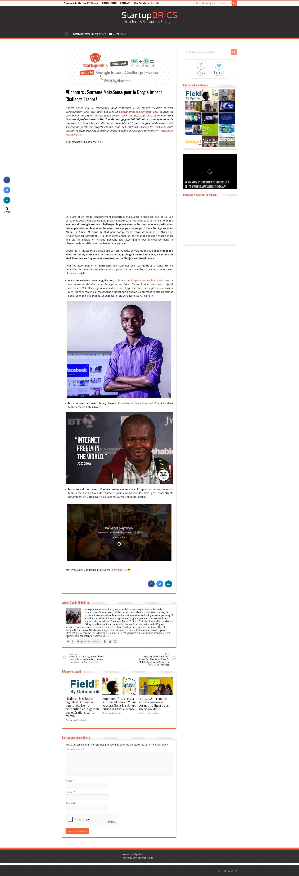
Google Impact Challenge (135, 111)
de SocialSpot (139, 403)
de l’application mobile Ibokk (145, 280)
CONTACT (125, 3)
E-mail (70, 792)
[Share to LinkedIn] (168, 586)
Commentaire (75, 749)
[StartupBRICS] (149, 17)
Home (66, 33)
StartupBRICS (117, 269)
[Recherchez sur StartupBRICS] (234, 3)
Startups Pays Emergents (88, 33)
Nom (70, 780)
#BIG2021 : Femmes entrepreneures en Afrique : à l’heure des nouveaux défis (154, 704)
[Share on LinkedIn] (6, 202)
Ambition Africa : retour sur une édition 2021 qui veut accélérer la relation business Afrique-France (119, 704)
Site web (71, 803)
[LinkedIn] (206, 3)
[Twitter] (203, 3)
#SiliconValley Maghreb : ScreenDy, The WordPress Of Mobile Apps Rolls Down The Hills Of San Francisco (153, 659)
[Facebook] (200, 3)
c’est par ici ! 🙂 (121, 569)
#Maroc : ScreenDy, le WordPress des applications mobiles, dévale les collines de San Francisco (87, 658)
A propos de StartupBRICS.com (81, 3)
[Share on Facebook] (151, 586)
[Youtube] (210, 3)
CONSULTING (109, 3)
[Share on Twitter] (159, 586)
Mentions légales (132, 854)
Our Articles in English (146, 3)
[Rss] (197, 3)
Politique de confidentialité (137, 857)
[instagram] (213, 3)
